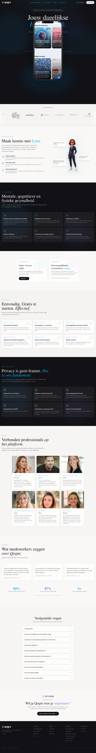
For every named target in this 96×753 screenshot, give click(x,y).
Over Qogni (52, 728)
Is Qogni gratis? (28, 628)
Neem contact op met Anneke (47, 713)
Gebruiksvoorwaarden (70, 736)
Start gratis (90, 2)
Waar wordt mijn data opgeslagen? (33, 667)
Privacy (55, 2)
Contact (51, 731)
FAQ (34, 736)
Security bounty (69, 740)
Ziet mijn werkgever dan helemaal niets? (35, 650)
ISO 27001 (83, 728)
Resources (51, 733)
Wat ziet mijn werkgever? (31, 645)
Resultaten (62, 2)
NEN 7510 (83, 731)
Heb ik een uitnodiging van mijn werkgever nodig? (37, 634)
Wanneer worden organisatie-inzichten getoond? (37, 656)
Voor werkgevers (81, 2)
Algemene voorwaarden (70, 733)
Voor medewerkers (36, 2)
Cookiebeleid (68, 731)
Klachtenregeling (69, 738)
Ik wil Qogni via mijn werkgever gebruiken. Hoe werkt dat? (39, 639)
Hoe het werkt (47, 2)
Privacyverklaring (69, 728)
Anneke (66, 268)
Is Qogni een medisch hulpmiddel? (33, 678)
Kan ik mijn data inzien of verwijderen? (34, 661)
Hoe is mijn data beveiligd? (31, 672)
